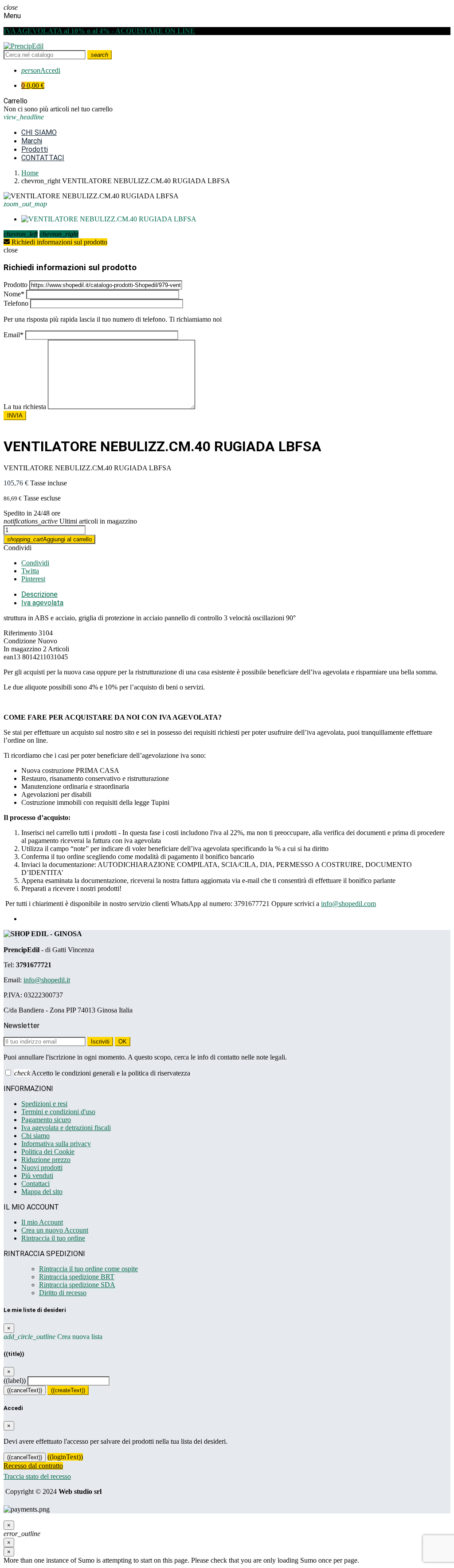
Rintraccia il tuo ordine (53, 1238)
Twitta (30, 571)
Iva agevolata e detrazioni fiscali (66, 1127)
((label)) (15, 1380)
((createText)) (68, 1390)
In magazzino (22, 649)
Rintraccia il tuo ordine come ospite (88, 1269)
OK (122, 1041)
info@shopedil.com (348, 903)
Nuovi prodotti (42, 1167)
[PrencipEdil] (23, 46)
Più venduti (37, 1175)
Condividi (17, 548)
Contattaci (35, 1183)
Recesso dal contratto (33, 1466)
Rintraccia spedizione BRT (76, 1276)
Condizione (20, 641)
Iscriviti (100, 1041)
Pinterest (33, 579)
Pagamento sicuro (46, 1119)
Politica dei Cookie (47, 1151)
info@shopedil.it (46, 980)
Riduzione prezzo (45, 1159)
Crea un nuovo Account (54, 1230)
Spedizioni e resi (44, 1103)
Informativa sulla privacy (56, 1143)
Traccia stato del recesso (37, 1476)
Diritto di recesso (62, 1292)
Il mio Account (42, 1222)
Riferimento (20, 633)
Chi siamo (35, 1135)
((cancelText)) (24, 1390)
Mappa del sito (42, 1191)
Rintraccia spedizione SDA (77, 1284)
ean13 (12, 657)
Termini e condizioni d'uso (58, 1111)
